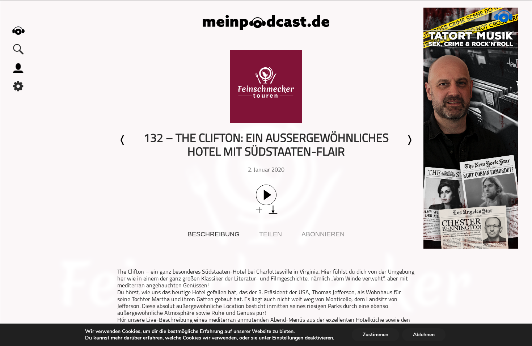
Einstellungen (287, 338)
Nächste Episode (409, 140)
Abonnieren (323, 234)
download (273, 209)
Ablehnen (424, 334)
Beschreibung (213, 234)
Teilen (270, 234)
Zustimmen (375, 334)
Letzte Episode (122, 140)
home (18, 30)
